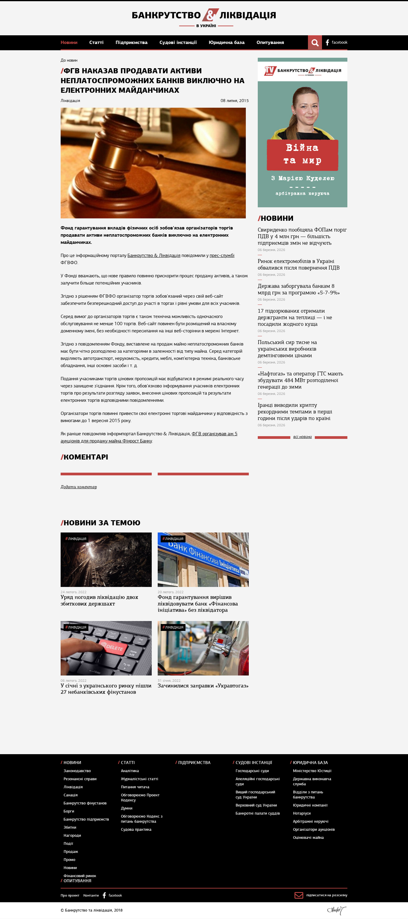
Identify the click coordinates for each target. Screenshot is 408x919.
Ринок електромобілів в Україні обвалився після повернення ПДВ (299, 264)
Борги (69, 811)
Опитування (270, 42)
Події (68, 843)
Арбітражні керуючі (311, 821)
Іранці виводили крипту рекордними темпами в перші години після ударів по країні (295, 412)
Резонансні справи (80, 779)
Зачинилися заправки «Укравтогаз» (203, 685)
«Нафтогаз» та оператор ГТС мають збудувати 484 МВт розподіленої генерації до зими (300, 380)
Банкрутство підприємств (86, 819)
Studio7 (336, 910)
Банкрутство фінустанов (85, 803)
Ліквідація (77, 539)
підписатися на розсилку (326, 895)
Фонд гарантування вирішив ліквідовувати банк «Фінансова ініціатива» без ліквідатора (198, 603)
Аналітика (130, 771)
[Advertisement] (302, 483)
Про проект (70, 895)
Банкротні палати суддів (258, 813)
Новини (70, 42)
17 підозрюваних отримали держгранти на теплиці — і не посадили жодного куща (295, 317)
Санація (71, 795)
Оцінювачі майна (308, 837)
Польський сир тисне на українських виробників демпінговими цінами (287, 349)
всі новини (302, 437)
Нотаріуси (302, 813)
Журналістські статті (139, 779)
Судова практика (136, 829)
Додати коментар (79, 486)
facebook (339, 42)
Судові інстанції (178, 42)
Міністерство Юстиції (312, 771)
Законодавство (77, 771)
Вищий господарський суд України (255, 795)
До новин (69, 60)
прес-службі (222, 255)
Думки (126, 808)
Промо (69, 859)
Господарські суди (252, 771)
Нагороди (72, 835)
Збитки (70, 827)
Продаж (71, 851)
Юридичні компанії (310, 805)
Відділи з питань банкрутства (308, 795)
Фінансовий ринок (80, 876)
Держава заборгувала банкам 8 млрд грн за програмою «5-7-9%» (299, 289)
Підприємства (132, 42)
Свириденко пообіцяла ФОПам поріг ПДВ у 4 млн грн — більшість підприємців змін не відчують (302, 236)
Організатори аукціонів (314, 829)
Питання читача (135, 787)
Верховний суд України (256, 805)
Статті (97, 42)
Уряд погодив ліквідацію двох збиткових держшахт (99, 600)
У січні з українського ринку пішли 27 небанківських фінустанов (106, 689)
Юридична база (227, 42)
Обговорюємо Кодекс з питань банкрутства (141, 819)
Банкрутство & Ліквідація (154, 255)
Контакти (91, 895)
